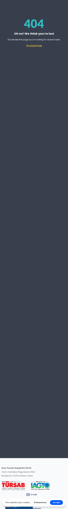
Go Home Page (34, 45)
